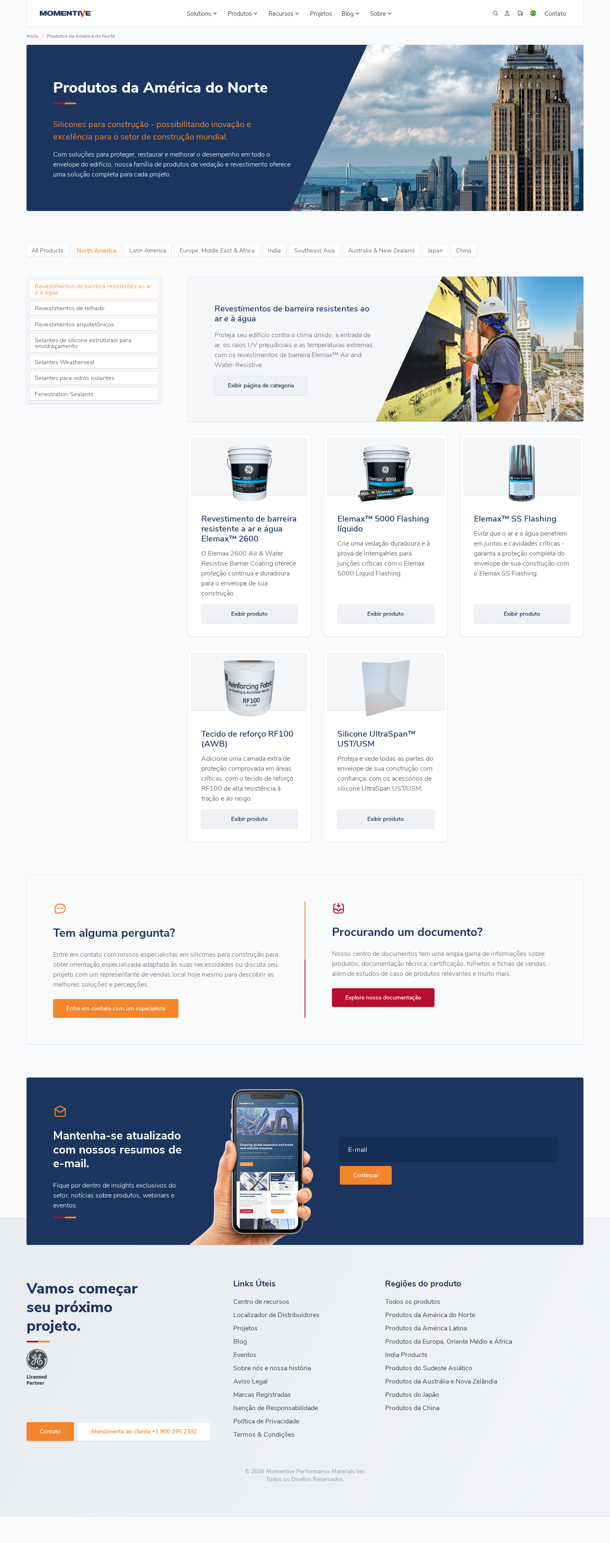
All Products (47, 250)
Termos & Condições (264, 1434)
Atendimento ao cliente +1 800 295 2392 (143, 1431)
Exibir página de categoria (261, 385)
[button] (203, 13)
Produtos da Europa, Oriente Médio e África (449, 1341)
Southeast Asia (314, 250)
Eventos (244, 1354)
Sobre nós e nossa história (272, 1367)
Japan (435, 250)
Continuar (365, 1175)
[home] (66, 13)
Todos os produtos (412, 1301)
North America (96, 250)
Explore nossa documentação (383, 997)
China (463, 250)
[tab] (94, 289)
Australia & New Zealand (381, 250)
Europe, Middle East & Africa (217, 250)
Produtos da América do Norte (81, 35)
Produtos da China (412, 1407)
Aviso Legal (250, 1380)
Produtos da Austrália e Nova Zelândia (441, 1380)
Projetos (321, 13)
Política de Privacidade (266, 1420)
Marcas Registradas (262, 1394)
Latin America (147, 250)
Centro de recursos (261, 1301)
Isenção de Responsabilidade (275, 1407)
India (274, 250)
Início (33, 35)
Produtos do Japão (412, 1394)
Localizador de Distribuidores (276, 1314)
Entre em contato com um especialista (115, 1008)
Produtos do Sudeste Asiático (428, 1367)
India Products (406, 1354)
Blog (240, 1341)
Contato (555, 13)
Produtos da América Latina (426, 1327)
